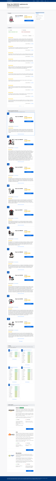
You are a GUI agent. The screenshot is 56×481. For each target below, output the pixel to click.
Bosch (23, 354)
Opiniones (37, 14)
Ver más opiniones (16, 126)
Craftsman (11, 354)
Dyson (10, 391)
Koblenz (11, 355)
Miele (10, 392)
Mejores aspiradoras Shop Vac (39, 16)
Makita (23, 361)
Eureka (23, 378)
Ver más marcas (14, 359)
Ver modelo (32, 43)
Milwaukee (11, 352)
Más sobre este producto (21, 161)
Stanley (23, 356)
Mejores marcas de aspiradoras (26, 367)
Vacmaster (11, 356)
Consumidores (9, 0)
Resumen (37, 13)
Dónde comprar (38, 19)
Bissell (10, 378)
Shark (23, 377)
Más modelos (21, 341)
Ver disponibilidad (29, 20)
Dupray (23, 371)
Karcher (24, 362)
